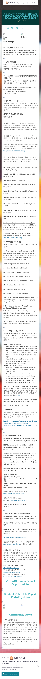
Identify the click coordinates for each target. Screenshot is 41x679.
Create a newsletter (10, 674)
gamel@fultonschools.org (11, 572)
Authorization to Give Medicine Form (14, 537)
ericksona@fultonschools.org (12, 238)
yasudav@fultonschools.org (19, 500)
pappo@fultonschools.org (11, 544)
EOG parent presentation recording (14, 151)
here (18, 395)
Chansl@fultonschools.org (11, 568)
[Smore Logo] (10, 2)
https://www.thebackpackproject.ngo (14, 494)
